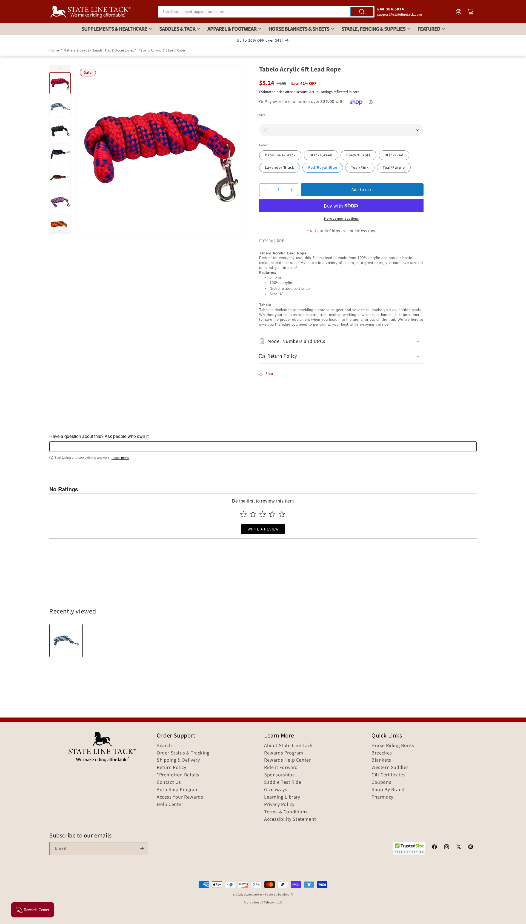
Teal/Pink (360, 167)
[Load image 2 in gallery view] (60, 106)
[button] (341, 341)
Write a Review (263, 529)
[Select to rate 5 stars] (282, 514)
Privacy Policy (279, 804)
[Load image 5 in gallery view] (60, 177)
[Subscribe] (142, 848)
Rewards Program (283, 753)
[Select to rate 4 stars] (272, 514)
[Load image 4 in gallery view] (60, 154)
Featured (429, 29)
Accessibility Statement (290, 819)
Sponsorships (279, 775)
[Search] (361, 11)
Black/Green (321, 155)
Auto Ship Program (178, 790)
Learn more (120, 457)
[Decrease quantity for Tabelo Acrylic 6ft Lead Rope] (266, 189)
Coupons (381, 782)
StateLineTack (254, 895)
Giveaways (275, 790)
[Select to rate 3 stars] (262, 514)
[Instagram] (447, 847)
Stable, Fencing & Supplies (373, 29)
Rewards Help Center (287, 760)
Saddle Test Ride (282, 782)
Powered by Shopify (279, 895)
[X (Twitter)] (459, 847)
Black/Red (394, 155)
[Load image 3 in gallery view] (60, 130)
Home (54, 50)
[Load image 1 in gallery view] (60, 83)
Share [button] (270, 374)
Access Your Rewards (180, 797)
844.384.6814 (390, 9)
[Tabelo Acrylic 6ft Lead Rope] (66, 640)
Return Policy (171, 767)
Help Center (170, 804)
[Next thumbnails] (60, 230)
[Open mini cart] (471, 12)
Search (164, 745)
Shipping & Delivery (178, 760)
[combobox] (266, 12)
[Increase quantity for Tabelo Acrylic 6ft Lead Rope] (291, 189)
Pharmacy (382, 797)
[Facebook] (434, 847)
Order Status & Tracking (183, 753)
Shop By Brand (388, 790)
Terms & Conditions (286, 812)
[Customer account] (459, 12)
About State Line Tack (288, 745)
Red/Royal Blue (322, 167)
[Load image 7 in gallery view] (60, 225)
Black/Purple (358, 155)
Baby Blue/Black (280, 155)
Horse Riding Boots (392, 745)
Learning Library (282, 797)
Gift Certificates (388, 775)
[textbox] (263, 446)
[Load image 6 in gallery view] (60, 201)
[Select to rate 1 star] (243, 514)
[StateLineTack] (90, 11)
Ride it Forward (281, 767)
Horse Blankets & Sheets (298, 29)
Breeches (381, 753)
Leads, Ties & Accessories (113, 50)
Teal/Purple (394, 167)
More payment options (341, 218)
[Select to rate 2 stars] (253, 514)
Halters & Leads (76, 50)
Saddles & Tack (177, 29)
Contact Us (169, 782)
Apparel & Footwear (231, 29)
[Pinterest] (471, 847)
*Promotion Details (178, 775)
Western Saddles (390, 767)
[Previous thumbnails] (60, 68)
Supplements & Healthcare (114, 29)
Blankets (381, 760)
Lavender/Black (279, 167)
